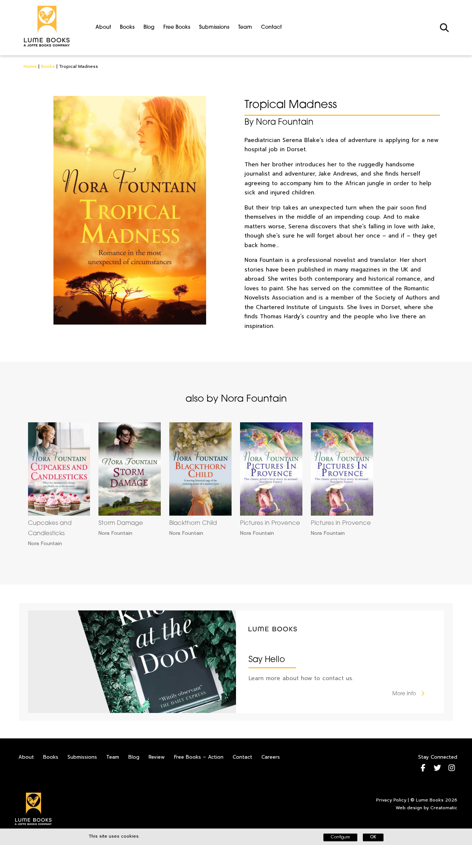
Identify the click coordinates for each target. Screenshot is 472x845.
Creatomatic (443, 807)
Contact (271, 27)
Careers (270, 757)
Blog (149, 27)
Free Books (176, 27)
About (103, 27)
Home (30, 66)
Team (245, 27)
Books (127, 27)
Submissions (214, 27)
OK (373, 837)
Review (157, 757)
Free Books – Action (198, 757)
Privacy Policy (391, 800)
